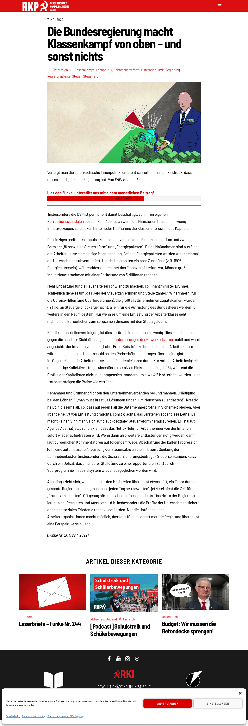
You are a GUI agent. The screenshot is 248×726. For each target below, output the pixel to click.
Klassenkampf (84, 69)
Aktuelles (97, 619)
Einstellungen (218, 703)
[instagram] (128, 656)
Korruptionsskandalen (65, 221)
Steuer (77, 76)
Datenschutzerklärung (34, 716)
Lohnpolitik (104, 69)
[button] (240, 693)
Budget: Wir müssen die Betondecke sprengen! (189, 627)
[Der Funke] (46, 10)
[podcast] (137, 656)
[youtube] (119, 656)
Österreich (60, 69)
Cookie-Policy (13, 716)
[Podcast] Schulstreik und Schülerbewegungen (120, 629)
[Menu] (219, 5)
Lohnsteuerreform (127, 69)
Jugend (111, 619)
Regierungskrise (59, 76)
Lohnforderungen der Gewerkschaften (141, 339)
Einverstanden (168, 703)
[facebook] (109, 656)
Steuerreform (92, 76)
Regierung (172, 69)
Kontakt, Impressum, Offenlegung (65, 716)
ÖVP (161, 69)
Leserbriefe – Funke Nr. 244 (50, 623)
